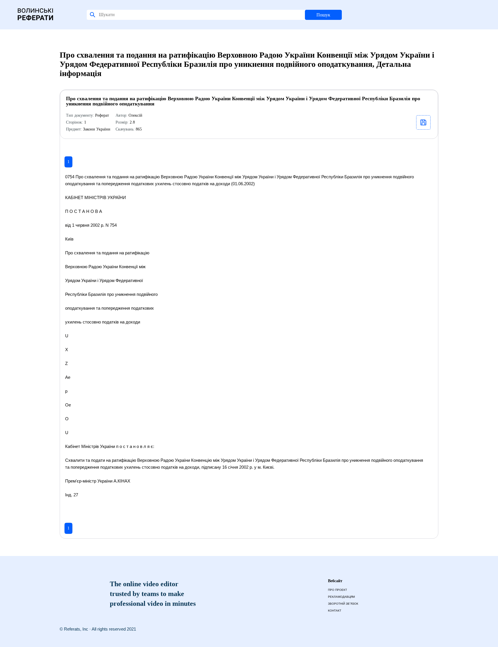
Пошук (323, 14)
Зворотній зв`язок (343, 603)
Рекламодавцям (341, 596)
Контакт (334, 610)
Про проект (337, 589)
